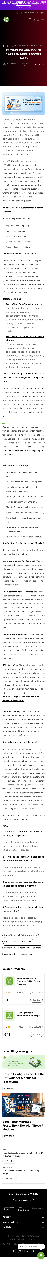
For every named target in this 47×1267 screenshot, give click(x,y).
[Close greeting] (41, 1246)
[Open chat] (41, 1255)
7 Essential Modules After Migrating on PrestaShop (23, 452)
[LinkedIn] (27, 1251)
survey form (29, 719)
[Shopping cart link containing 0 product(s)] (38, 19)
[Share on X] (35, 64)
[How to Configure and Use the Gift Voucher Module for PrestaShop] (23, 1062)
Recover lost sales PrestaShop (18, 941)
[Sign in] (34, 19)
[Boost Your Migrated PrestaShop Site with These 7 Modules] (23, 1105)
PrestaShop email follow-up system (20, 935)
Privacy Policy (14, 1236)
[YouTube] (33, 1251)
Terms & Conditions (30, 1236)
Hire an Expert (29, 13)
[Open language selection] (21, 13)
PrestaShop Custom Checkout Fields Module (25, 338)
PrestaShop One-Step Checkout (22, 304)
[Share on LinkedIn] (39, 64)
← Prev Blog (9, 1161)
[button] (30, 19)
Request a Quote (21, 1201)
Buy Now (36, 1000)
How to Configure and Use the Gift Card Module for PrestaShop (23, 699)
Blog (7, 46)
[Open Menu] (42, 19)
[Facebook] (14, 1251)
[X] (20, 1251)
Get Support (40, 13)
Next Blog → (9, 1179)
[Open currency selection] (17, 13)
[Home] (3, 46)
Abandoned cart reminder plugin (19, 954)
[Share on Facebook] (44, 64)
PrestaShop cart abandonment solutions (22, 948)
